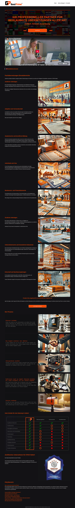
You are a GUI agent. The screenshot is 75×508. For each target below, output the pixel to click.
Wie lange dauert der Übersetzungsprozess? (13, 500)
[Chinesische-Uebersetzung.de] (14, 3)
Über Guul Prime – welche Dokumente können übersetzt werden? (17, 497)
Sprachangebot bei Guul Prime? (11, 493)
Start (55, 3)
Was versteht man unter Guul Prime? (12, 485)
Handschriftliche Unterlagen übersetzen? (13, 492)
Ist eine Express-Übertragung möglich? (12, 496)
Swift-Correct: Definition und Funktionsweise (13, 499)
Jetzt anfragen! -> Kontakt (64, 3)
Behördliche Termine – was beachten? (12, 495)
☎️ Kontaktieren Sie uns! (12, 68)
